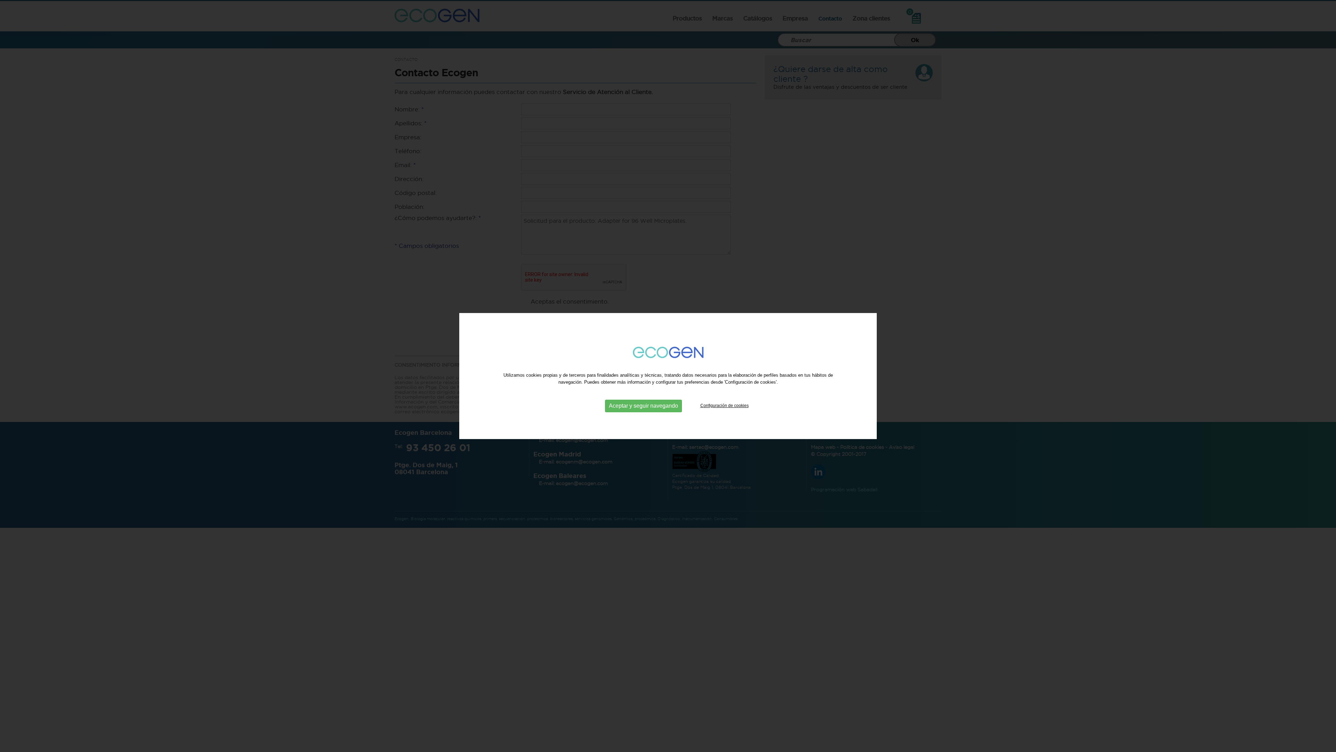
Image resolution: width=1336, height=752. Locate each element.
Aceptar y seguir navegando (643, 406)
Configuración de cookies (724, 405)
